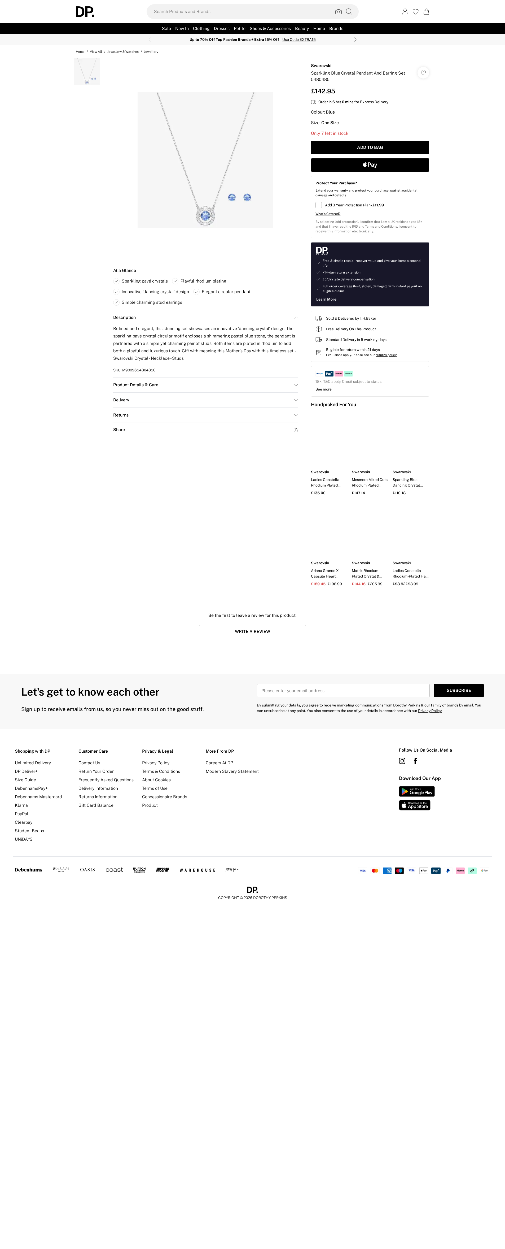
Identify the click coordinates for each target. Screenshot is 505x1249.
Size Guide (25, 779)
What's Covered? (327, 214)
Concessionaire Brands (164, 796)
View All (96, 52)
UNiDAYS (24, 839)
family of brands (444, 705)
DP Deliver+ (26, 771)
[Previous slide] (150, 39)
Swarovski (321, 65)
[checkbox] (370, 205)
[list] (205, 160)
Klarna (21, 805)
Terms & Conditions (161, 771)
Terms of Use (155, 788)
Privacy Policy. (430, 711)
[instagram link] (402, 761)
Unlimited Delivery (33, 762)
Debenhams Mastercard (38, 796)
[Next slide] (355, 39)
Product (150, 805)
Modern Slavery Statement (232, 771)
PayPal (21, 813)
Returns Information (97, 796)
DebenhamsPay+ (31, 788)
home (80, 52)
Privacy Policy (155, 762)
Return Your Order (96, 771)
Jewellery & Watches (123, 52)
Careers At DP (219, 762)
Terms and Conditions (381, 226)
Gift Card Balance (95, 805)
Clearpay (23, 822)
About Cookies (156, 779)
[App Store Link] (417, 798)
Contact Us (89, 762)
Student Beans (29, 830)
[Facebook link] (415, 761)
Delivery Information (98, 788)
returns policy (386, 355)
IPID (355, 226)
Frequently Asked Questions (106, 779)
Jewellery (151, 52)
